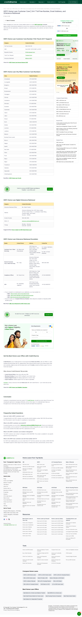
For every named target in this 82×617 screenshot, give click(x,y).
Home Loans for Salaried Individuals (71, 523)
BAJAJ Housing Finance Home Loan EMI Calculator (72, 494)
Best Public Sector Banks (69, 596)
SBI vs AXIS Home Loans (29, 578)
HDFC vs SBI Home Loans (30, 574)
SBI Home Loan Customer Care (29, 478)
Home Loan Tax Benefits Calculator (56, 554)
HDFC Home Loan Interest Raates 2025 (18, 62)
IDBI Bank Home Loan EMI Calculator (28, 493)
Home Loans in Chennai (27, 531)
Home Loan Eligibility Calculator (72, 549)
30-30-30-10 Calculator (56, 563)
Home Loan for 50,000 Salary (57, 523)
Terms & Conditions (15, 610)
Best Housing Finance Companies (53, 596)
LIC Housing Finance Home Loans (57, 465)
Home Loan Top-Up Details (71, 533)
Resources (41, 2)
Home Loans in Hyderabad (28, 524)
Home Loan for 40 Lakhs (42, 521)
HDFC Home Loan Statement (42, 478)
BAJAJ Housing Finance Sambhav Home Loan (70, 501)
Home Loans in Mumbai (27, 527)
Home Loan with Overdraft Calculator (28, 560)
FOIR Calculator (69, 553)
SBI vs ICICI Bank (57, 581)
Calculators (32, 2)
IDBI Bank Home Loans (27, 489)
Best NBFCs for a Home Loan (54, 592)
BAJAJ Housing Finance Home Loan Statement (72, 504)
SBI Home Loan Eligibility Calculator (27, 469)
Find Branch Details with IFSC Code (43, 554)
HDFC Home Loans (41, 464)
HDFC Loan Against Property (42, 473)
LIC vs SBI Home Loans (57, 584)
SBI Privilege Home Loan (27, 474)
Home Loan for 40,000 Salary (57, 521)
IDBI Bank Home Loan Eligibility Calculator (29, 496)
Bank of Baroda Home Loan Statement (71, 477)
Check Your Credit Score (28, 556)
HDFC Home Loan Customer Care (42, 482)
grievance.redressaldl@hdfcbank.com (30, 221)
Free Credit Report (73, 1)
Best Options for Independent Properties (33, 599)
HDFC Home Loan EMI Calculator (41, 467)
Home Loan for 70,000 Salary (57, 527)
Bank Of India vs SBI (42, 578)
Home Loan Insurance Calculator (56, 557)
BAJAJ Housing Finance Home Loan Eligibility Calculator (72, 497)
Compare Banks (67, 35)
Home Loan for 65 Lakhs (42, 531)
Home (5, 8)
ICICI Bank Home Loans (41, 489)
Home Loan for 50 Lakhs (42, 525)
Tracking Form (28, 55)
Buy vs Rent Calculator (27, 553)
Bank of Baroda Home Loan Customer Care (71, 481)
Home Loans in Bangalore (28, 522)
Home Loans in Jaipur (27, 533)
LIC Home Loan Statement (57, 475)
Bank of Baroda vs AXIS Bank (57, 578)
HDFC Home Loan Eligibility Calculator (18, 387)
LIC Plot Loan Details (55, 473)
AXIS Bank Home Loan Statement (56, 503)
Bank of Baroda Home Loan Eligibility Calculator (71, 470)
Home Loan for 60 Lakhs (42, 529)
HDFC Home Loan (16, 8)
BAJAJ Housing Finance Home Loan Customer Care (72, 507)
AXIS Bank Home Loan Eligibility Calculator (58, 496)
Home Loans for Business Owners (71, 527)
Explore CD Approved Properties (56, 560)
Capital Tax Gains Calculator (42, 559)
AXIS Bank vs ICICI (45, 584)
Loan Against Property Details (72, 531)
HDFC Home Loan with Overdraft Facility (41, 476)
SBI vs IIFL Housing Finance (44, 581)
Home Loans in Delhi (27, 529)
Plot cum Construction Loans (71, 529)
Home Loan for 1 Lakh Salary (57, 534)
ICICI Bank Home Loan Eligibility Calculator (43, 496)
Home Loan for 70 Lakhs (42, 534)
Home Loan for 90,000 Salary (57, 531)
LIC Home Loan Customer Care (58, 477)
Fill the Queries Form (30, 52)
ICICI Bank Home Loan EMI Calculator (42, 493)
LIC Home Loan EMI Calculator (57, 467)
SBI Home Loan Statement (28, 476)
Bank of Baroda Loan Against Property (71, 474)
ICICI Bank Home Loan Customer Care (41, 505)
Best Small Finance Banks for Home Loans (33, 596)
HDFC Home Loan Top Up (15, 178)
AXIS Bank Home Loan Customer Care (56, 506)
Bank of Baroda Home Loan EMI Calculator (71, 467)
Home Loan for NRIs (70, 535)
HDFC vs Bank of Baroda (29, 581)
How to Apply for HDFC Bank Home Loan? (22, 229)
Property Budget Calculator (71, 556)
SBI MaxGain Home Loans (28, 472)
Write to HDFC (28, 58)
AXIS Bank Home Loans (56, 489)
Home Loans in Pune (27, 535)
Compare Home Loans (56, 549)
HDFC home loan (38, 24)
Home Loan (9, 8)
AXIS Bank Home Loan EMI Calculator (57, 493)
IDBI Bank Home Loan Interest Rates (28, 499)
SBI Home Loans (26, 464)
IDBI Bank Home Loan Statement (27, 503)
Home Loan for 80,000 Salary (57, 529)
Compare (6, 382)
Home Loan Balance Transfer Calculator (43, 550)
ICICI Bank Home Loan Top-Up (43, 498)
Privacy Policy (7, 610)
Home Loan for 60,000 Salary (57, 525)
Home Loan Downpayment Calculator (42, 564)
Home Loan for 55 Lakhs (42, 527)
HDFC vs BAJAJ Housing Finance (61, 574)
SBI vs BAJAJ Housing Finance (31, 584)
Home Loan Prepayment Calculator (42, 557)
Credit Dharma (30, 400)
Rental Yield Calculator (27, 563)
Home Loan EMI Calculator (28, 549)
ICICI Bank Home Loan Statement (41, 502)
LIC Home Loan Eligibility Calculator (56, 470)
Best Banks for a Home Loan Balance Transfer (34, 592)
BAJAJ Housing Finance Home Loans (72, 490)
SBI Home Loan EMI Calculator (28, 466)
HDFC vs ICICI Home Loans (44, 574)
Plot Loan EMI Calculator (70, 559)
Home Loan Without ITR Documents (70, 539)
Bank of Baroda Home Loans (71, 464)
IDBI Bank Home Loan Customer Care (29, 506)
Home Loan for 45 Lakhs (42, 523)
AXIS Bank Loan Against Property (56, 499)
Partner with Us (50, 2)
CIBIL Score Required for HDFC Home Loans (19, 303)
